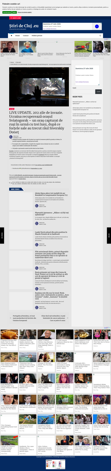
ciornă (23, 182)
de (26, 182)
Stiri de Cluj (15, 136)
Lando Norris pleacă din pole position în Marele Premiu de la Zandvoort (51, 233)
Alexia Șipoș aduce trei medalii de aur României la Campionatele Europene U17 (51, 194)
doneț (29, 182)
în (37, 182)
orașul (50, 182)
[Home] (11, 35)
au (14, 182)
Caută (74, 88)
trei (31, 183)
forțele (35, 182)
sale (16, 183)
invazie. (40, 182)
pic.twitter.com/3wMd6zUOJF (43, 165)
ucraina (34, 183)
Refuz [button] (14, 12)
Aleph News (22, 179)
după (32, 182)
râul (54, 182)
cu (25, 182)
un (37, 183)
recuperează (57, 182)
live (43, 182)
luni (45, 182)
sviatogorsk (24, 183)
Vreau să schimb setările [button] (24, 12)
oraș (47, 182)
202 (13, 182)
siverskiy (19, 183)
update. (40, 183)
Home (17, 36)
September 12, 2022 (36, 168)
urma (43, 183)
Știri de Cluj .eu (24, 25)
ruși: (13, 183)
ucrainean (41, 154)
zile (45, 183)
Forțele (11, 151)
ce (20, 182)
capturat (18, 182)
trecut (28, 183)
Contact (26, 36)
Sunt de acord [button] (7, 12)
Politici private (37, 36)
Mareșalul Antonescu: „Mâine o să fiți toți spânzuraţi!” (52, 214)
